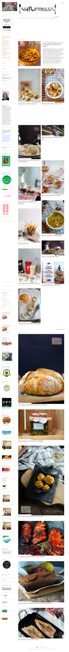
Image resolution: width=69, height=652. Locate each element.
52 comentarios (24, 442)
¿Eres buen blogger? (4, 603)
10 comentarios (24, 163)
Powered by (4, 30)
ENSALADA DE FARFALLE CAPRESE (51, 195)
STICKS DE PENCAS (23, 243)
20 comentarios (24, 105)
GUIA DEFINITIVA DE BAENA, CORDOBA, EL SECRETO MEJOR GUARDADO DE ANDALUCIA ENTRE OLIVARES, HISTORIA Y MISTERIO (6, 43)
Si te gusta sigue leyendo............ (48, 65)
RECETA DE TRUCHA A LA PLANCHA (28, 639)
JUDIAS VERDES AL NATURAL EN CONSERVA (30, 441)
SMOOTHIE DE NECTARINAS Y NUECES (29, 283)
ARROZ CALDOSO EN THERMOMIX (52, 235)
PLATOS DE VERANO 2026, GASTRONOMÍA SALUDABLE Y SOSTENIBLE (6, 49)
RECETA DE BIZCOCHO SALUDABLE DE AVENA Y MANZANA (34, 603)
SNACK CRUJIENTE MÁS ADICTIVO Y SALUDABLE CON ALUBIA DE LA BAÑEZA (53, 44)
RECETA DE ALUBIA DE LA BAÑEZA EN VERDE (6, 58)
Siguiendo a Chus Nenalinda (5, 307)
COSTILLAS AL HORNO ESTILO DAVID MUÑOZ (31, 556)
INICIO (19, 18)
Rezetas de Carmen (5, 304)
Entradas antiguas (60, 329)
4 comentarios (48, 286)
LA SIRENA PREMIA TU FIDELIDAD (51, 285)
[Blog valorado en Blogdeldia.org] (5, 602)
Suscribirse (6, 27)
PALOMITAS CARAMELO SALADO (27, 104)
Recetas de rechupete (6, 302)
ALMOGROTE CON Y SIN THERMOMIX (29, 323)
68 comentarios (24, 406)
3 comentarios (48, 140)
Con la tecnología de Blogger (42, 647)
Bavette (3, 297)
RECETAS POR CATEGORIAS (26, 18)
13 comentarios (48, 105)
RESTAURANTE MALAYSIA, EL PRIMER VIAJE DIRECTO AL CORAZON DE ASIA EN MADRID (6, 54)
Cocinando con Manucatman (4, 299)
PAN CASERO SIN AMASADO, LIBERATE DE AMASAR (32, 405)
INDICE (41, 18)
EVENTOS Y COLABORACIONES (49, 18)
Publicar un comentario (50, 64)
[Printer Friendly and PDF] (5, 189)
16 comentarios (24, 245)
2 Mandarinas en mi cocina (6, 295)
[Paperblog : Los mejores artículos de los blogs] (4, 596)
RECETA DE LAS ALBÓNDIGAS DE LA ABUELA (30, 516)
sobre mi (8, 124)
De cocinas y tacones (6, 301)
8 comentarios (24, 285)
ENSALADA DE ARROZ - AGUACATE (51, 104)
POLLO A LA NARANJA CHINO (50, 256)
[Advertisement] (41, 30)
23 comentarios (24, 558)
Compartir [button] (44, 64)
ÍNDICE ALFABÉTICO (36, 18)
